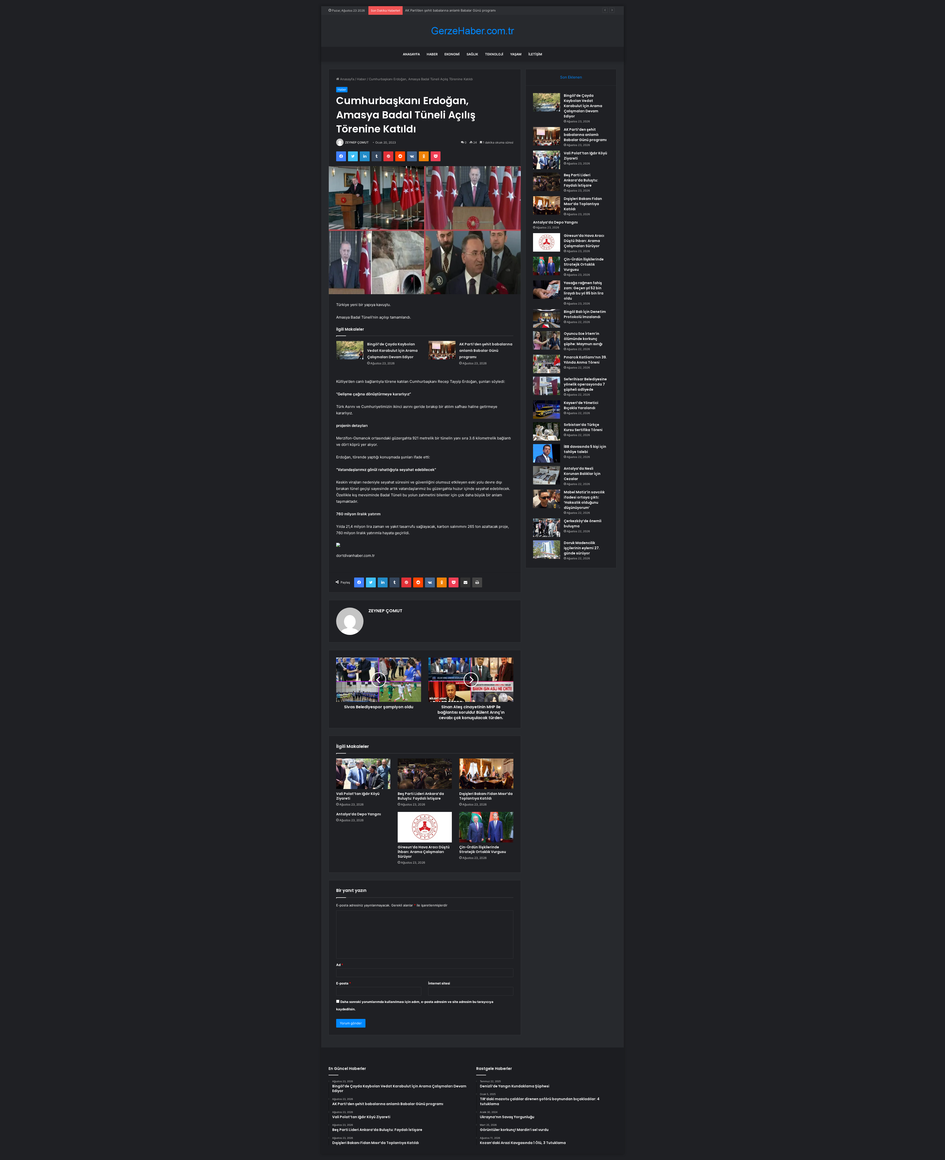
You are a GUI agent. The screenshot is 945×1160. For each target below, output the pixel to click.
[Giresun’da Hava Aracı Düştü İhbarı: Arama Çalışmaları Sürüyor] (425, 827)
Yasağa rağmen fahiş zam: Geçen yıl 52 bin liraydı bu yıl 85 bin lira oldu (583, 290)
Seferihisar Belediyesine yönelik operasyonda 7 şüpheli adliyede (585, 384)
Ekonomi (452, 54)
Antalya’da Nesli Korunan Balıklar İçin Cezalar (582, 473)
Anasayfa (411, 54)
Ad (339, 965)
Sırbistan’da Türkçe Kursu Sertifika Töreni (583, 427)
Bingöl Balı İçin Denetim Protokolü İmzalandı (585, 314)
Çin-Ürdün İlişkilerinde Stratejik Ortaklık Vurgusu (482, 849)
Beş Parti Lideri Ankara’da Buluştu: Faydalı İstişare (421, 796)
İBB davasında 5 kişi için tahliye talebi (585, 449)
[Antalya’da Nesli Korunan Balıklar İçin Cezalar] (546, 475)
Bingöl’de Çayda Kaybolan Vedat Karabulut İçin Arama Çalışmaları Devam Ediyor (392, 350)
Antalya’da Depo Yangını (358, 814)
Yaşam (515, 54)
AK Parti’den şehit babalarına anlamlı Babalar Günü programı (485, 350)
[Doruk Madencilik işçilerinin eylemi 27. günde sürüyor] (546, 549)
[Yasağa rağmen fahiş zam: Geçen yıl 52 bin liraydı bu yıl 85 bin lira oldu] (546, 289)
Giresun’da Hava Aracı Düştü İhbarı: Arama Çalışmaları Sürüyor (424, 852)
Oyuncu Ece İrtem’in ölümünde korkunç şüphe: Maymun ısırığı (583, 338)
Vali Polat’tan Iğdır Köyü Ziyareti (429, 10)
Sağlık (472, 54)
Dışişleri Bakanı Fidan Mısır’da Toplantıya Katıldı (486, 796)
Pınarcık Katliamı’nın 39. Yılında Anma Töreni (585, 360)
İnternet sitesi (439, 983)
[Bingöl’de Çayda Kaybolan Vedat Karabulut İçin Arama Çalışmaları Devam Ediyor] (349, 350)
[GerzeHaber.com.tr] (472, 31)
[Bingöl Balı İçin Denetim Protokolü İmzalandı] (546, 318)
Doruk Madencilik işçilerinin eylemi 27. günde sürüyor (582, 548)
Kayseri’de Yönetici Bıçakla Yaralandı (581, 405)
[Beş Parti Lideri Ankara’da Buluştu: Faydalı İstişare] (425, 773)
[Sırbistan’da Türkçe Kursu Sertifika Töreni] (546, 431)
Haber (432, 54)
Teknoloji (494, 54)
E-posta (343, 983)
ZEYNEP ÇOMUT (357, 142)
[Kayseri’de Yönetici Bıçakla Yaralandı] (546, 409)
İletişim (535, 54)
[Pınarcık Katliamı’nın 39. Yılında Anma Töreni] (546, 364)
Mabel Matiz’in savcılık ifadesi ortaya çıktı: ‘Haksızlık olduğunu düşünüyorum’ (584, 500)
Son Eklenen (571, 77)
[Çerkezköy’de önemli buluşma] (546, 527)
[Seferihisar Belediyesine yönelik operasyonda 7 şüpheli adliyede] (546, 386)
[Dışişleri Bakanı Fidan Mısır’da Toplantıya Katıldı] (486, 773)
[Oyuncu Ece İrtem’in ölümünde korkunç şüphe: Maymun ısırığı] (546, 340)
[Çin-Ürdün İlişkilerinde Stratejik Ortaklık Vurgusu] (486, 827)
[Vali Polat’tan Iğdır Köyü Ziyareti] (363, 773)
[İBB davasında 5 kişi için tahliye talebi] (546, 453)
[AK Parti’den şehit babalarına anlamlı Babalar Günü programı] (442, 350)
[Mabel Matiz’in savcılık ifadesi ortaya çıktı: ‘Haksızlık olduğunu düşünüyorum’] (546, 499)
